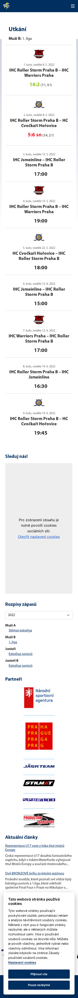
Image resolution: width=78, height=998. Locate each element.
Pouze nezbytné (39, 985)
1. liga (13, 642)
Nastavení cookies (22, 962)
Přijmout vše (39, 974)
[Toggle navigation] (72, 6)
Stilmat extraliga (20, 630)
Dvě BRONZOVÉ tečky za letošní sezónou (34, 873)
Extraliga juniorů (20, 654)
